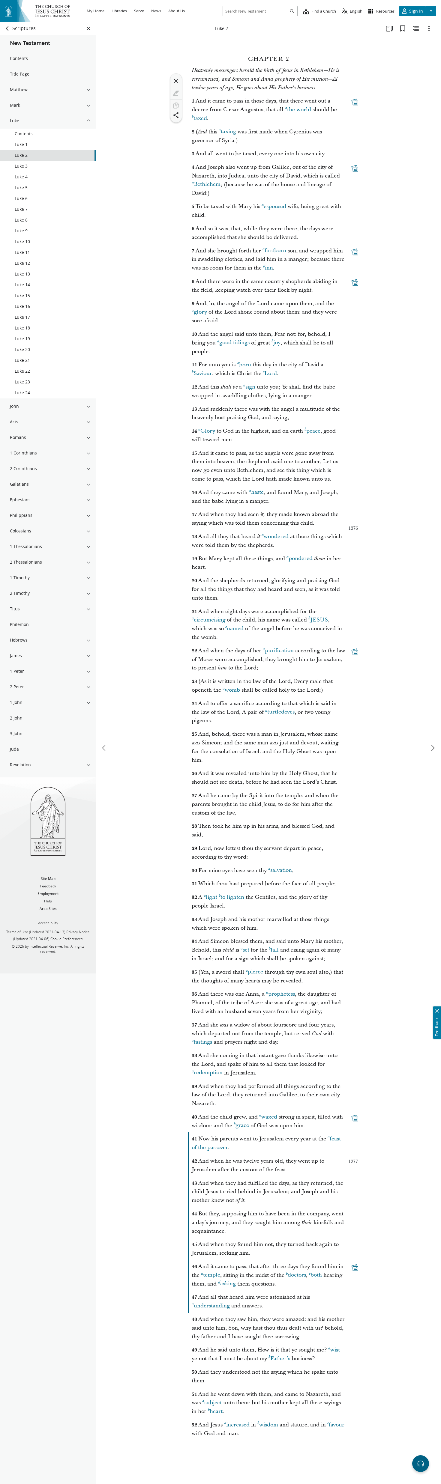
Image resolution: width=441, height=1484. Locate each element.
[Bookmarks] (403, 28)
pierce (255, 972)
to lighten (232, 897)
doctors (297, 1275)
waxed (269, 1117)
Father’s (280, 1358)
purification (279, 650)
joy (276, 343)
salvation (281, 870)
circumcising (209, 620)
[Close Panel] (88, 28)
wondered (276, 536)
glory (200, 312)
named (235, 628)
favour (336, 1425)
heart (216, 1411)
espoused (275, 206)
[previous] (104, 748)
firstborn (275, 251)
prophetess (281, 994)
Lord (270, 373)
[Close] (176, 81)
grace (242, 1125)
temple (211, 1275)
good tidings (234, 343)
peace (313, 431)
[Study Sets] (389, 28)
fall (275, 950)
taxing (228, 132)
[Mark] (176, 93)
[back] (7, 28)
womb (232, 690)
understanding (212, 1306)
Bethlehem (207, 184)
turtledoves (281, 712)
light (211, 897)
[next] (433, 748)
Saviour (203, 373)
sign (250, 387)
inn (269, 268)
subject (213, 1402)
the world (299, 109)
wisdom (268, 1425)
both (316, 1275)
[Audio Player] (420, 1463)
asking (228, 1284)
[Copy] (176, 105)
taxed (200, 118)
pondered (301, 558)
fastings (203, 1042)
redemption (208, 1073)
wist (335, 1350)
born (245, 364)
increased (238, 1425)
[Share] (176, 115)
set (246, 950)
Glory (207, 431)
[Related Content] (416, 28)
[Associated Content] (354, 102)
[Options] (429, 28)
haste (257, 492)
